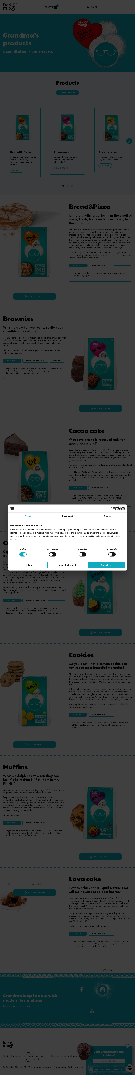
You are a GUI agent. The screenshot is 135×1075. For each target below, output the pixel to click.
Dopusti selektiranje (67, 565)
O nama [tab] (107, 516)
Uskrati (29, 565)
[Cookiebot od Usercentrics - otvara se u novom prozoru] (113, 508)
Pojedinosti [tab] (67, 516)
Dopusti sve (106, 565)
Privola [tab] (28, 516)
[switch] (52, 554)
